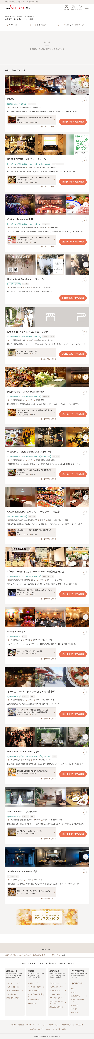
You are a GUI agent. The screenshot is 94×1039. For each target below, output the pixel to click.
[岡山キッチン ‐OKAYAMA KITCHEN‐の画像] (47, 377)
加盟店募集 (79, 1025)
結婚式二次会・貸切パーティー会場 (44, 955)
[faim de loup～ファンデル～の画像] (47, 797)
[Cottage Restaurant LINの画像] (47, 204)
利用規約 (21, 1025)
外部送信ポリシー (54, 1025)
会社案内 (13, 1025)
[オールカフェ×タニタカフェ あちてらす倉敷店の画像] (47, 677)
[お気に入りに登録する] (84, 99)
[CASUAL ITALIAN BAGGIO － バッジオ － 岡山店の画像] (47, 497)
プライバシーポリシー (40, 1025)
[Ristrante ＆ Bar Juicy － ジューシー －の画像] (47, 264)
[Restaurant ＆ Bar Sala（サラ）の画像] (47, 737)
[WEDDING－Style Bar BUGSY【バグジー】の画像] (47, 437)
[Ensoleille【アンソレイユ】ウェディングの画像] (47, 317)
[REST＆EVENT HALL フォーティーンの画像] (47, 144)
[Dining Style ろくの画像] (47, 617)
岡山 (58, 955)
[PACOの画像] (47, 85)
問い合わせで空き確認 (74, 298)
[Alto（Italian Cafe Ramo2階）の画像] (47, 857)
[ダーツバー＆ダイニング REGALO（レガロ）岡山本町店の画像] (47, 557)
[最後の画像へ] (85, 84)
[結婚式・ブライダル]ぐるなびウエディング (18, 955)
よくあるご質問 (61, 1029)
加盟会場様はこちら (68, 1025)
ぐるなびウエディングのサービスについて (41, 1029)
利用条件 (28, 1025)
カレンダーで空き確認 (74, 122)
